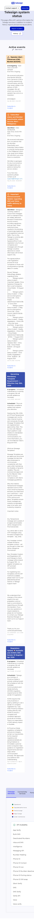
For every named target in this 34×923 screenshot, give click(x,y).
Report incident (17, 28)
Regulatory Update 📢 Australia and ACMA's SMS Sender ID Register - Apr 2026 (15, 652)
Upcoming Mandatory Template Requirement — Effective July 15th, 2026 (15, 379)
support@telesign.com (14, 179)
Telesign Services (11, 792)
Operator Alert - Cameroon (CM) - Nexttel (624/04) (15, 59)
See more (17, 49)
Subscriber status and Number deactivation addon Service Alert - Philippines (15, 119)
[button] (25, 8)
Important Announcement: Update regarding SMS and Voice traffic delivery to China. (14, 200)
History (15, 33)
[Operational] (14, 825)
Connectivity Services (22, 793)
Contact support (11, 8)
